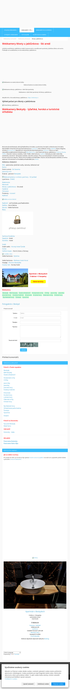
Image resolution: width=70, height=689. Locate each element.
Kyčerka (16, 256)
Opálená (42, 154)
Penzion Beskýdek (15, 263)
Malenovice (32, 152)
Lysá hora (34, 148)
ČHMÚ (12, 179)
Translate (16, 654)
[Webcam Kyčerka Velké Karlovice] (7, 254)
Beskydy (5, 293)
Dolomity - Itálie (9, 432)
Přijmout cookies (58, 684)
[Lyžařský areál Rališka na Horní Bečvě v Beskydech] (9, 199)
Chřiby (47, 293)
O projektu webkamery (11, 34)
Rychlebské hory (8, 297)
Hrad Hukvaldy (35, 636)
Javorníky (54, 293)
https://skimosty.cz (33, 97)
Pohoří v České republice (12, 367)
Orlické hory (58, 295)
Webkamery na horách (10, 39)
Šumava (18, 297)
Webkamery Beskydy (24, 39)
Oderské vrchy (48, 295)
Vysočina (25, 297)
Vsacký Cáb (6, 265)
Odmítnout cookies (43, 684)
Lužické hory (8, 397)
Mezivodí (5, 185)
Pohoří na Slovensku (11, 421)
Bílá (27, 152)
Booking (46, 639)
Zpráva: (14, 327)
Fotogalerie (25, 34)
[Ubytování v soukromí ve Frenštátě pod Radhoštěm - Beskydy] (25, 278)
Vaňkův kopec (7, 251)
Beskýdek (17, 174)
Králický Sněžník (9, 390)
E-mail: (15, 318)
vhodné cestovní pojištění (36, 457)
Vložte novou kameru (39, 34)
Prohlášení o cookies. (11, 679)
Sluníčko (5, 240)
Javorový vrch (11, 150)
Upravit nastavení (28, 684)
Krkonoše (28, 295)
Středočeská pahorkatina (12, 408)
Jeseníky (61, 293)
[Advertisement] (35, 14)
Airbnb (36, 159)
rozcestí (12, 193)
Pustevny (58, 152)
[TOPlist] (35, 558)
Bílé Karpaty (13, 293)
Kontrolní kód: (13, 340)
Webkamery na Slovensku (44, 30)
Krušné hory (37, 295)
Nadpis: (14, 322)
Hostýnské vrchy (37, 293)
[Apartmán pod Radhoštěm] (35, 585)
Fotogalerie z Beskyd (11, 304)
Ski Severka (16, 169)
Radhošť (53, 148)
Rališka (4, 154)
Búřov (4, 167)
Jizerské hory (6, 295)
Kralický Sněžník (18, 295)
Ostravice (5, 191)
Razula (64, 152)
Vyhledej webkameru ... (11, 30)
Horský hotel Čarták (18, 247)
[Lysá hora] (19, 177)
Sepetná (5, 238)
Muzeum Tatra (35, 632)
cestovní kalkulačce (15, 459)
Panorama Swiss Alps (11, 443)
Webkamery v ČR (26, 30)
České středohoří (24, 293)
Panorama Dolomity (11, 441)
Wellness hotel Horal (21, 260)
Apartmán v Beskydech (35, 611)
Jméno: (15, 313)
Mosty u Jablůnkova (9, 187)
